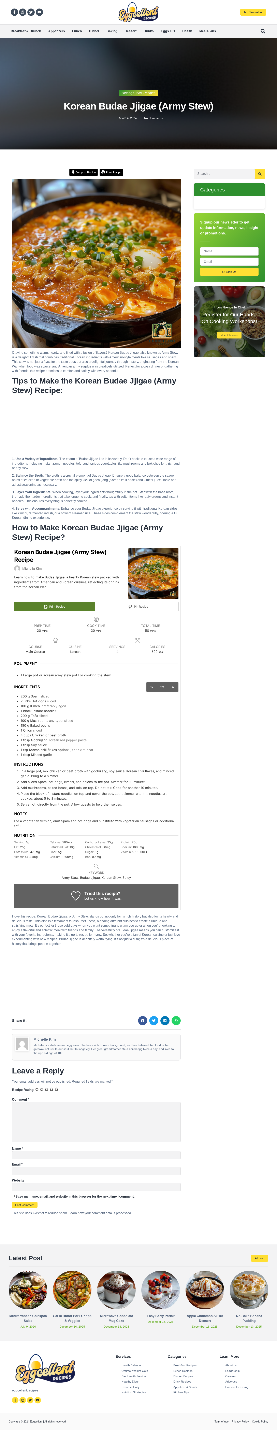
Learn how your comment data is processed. (100, 1213)
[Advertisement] (96, 426)
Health (187, 31)
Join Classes (229, 335)
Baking (111, 31)
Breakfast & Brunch (26, 31)
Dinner (94, 31)
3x (173, 687)
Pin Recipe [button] (140, 606)
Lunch (77, 31)
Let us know (93, 898)
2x (162, 687)
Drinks (149, 31)
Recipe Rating (23, 1090)
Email (17, 1164)
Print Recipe (113, 172)
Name (17, 1148)
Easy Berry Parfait (161, 1316)
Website (18, 1180)
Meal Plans (207, 31)
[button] (263, 31)
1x (152, 687)
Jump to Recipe (85, 172)
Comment (20, 1099)
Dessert (130, 31)
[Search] (260, 174)
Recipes (149, 93)
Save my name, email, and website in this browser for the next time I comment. (74, 1196)
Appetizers (56, 31)
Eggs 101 (168, 31)
